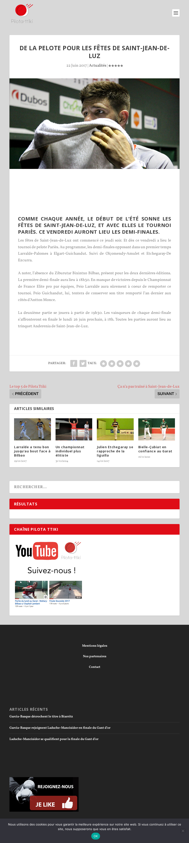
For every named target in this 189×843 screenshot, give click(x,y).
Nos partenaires (94, 656)
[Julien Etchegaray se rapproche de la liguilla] (115, 429)
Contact (94, 667)
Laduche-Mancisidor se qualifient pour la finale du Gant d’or (53, 739)
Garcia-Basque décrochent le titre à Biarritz (41, 716)
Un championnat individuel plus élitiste (70, 451)
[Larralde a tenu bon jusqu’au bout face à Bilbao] (32, 429)
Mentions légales (94, 646)
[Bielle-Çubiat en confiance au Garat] (156, 429)
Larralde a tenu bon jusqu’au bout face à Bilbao (32, 451)
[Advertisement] (94, 181)
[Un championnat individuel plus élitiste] (74, 429)
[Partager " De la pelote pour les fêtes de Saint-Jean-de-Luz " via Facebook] (73, 363)
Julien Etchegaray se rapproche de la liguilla (115, 451)
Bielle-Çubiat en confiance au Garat (155, 449)
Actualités (97, 65)
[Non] (183, 830)
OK (96, 836)
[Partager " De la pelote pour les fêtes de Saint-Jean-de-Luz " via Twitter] (83, 363)
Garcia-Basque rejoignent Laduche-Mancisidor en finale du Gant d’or (59, 728)
